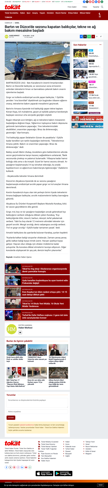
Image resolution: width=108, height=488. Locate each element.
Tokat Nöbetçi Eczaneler (49, 442)
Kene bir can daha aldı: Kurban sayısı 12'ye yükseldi (36, 382)
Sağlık (67, 456)
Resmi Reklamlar (91, 447)
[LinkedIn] (22, 467)
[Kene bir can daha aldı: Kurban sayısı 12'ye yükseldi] (37, 373)
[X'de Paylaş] (85, 36)
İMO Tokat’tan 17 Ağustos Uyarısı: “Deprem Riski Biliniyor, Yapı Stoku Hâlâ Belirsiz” (16, 383)
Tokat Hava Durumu (48, 444)
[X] (10, 467)
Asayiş (35, 13)
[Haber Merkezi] (12, 329)
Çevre (67, 444)
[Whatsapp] (30, 467)
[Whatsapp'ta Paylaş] (89, 36)
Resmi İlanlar (61, 13)
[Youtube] (26, 467)
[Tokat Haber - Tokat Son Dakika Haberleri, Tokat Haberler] (13, 7)
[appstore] (44, 473)
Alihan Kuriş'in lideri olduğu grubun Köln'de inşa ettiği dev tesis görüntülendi (57, 383)
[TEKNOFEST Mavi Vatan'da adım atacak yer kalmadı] (37, 350)
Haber (22, 13)
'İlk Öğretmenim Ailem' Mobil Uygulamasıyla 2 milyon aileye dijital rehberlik (57, 360)
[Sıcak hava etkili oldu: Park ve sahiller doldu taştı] (16, 350)
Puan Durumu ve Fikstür (49, 454)
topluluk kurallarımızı (26, 425)
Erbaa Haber (73, 13)
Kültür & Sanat (90, 451)
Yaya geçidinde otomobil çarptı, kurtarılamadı (95, 75)
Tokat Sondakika (11, 13)
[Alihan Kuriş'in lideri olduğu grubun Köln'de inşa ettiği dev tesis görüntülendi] (58, 373)
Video (84, 7)
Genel (17, 23)
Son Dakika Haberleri (48, 458)
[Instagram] (18, 467)
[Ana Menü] (100, 16)
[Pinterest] (14, 467)
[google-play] (63, 473)
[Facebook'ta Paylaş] (81, 36)
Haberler (8, 23)
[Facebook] (6, 467)
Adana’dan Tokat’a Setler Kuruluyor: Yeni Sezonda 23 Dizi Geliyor (95, 86)
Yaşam (42, 13)
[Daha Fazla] (93, 36)
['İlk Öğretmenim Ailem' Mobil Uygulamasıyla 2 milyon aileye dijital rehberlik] (58, 350)
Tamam (100, 485)
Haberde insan (70, 447)
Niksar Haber (85, 13)
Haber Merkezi (25, 327)
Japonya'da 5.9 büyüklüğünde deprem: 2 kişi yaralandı (95, 65)
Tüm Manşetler (46, 456)
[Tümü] (100, 45)
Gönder (11, 418)
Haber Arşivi (45, 461)
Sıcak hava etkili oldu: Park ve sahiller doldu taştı (15, 359)
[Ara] (102, 7)
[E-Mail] (20, 332)
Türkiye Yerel (90, 442)
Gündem (50, 13)
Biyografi (68, 454)
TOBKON (8, 17)
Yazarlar (96, 7)
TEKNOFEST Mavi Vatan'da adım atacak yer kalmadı (37, 359)
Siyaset (68, 451)
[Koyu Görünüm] (100, 13)
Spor (28, 13)
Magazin (92, 81)
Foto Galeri (72, 7)
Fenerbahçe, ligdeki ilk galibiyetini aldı (94, 54)
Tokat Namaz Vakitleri (49, 447)
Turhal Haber (69, 449)
